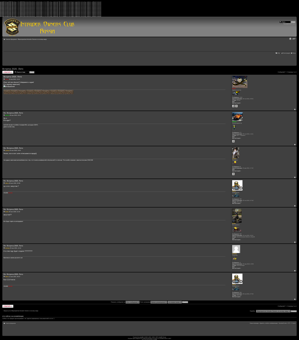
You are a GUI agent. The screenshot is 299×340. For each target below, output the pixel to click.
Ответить (5, 71)
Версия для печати (290, 39)
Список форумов (11, 39)
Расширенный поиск (289, 23)
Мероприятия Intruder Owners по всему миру (32, 39)
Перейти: (252, 311)
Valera (7, 183)
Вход (294, 53)
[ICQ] (236, 106)
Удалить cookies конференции (269, 323)
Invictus (7, 248)
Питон (7, 79)
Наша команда (254, 323)
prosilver (162, 338)
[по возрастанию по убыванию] (178, 302)
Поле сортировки (145, 302)
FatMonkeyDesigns (147, 338)
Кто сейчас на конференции (12, 316)
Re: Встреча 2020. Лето (13, 113)
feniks (7, 211)
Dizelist (7, 115)
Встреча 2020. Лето (12, 69)
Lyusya (7, 150)
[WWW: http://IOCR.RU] (233, 106)
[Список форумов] (39, 26)
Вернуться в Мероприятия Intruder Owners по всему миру (21, 310)
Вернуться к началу (294, 109)
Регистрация (286, 53)
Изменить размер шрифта (293, 39)
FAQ (278, 53)
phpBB (141, 337)
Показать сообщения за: (118, 302)
